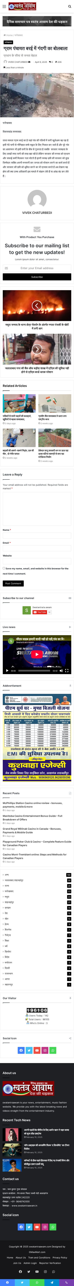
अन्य (7, 874)
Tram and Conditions (39, 1257)
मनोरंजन (8, 962)
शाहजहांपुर (9, 902)
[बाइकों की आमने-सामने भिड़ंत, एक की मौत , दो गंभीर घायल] (19, 438)
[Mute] (61, 670)
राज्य (7, 885)
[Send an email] (29, 62)
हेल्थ (7, 924)
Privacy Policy (60, 1257)
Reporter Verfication (50, 1263)
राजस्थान (9, 973)
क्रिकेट (8, 951)
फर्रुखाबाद (19, 35)
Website (7, 555)
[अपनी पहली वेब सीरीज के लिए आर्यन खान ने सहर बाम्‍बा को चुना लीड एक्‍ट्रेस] (12, 1134)
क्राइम (7, 907)
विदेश (7, 957)
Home (9, 35)
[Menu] (4, 7)
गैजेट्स (8, 935)
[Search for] (69, 7)
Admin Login (30, 1263)
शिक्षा (7, 940)
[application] (37, 654)
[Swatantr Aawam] (22, 6)
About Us (21, 1257)
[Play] (7, 670)
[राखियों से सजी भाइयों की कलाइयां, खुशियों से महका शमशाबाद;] (19, 403)
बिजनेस (8, 929)
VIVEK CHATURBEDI (18, 62)
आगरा (7, 979)
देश (6, 913)
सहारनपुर (9, 984)
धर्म (6, 946)
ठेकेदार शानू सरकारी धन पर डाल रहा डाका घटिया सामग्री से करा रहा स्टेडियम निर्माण (53, 453)
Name (7, 530)
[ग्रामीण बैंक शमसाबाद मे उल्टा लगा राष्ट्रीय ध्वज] (54, 403)
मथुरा (7, 896)
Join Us (17, 1263)
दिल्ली (7, 968)
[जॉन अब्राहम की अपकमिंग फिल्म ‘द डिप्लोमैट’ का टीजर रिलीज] (12, 1149)
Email (7, 542)
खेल (6, 918)
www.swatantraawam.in (24, 1205)
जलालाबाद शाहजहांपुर (14, 880)
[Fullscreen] (66, 670)
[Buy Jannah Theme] (37, 21)
